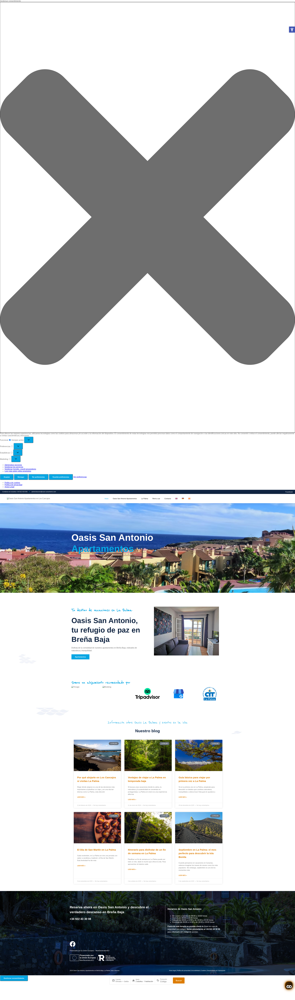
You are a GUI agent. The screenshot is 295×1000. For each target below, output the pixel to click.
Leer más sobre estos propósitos (18, 471)
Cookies (203, 970)
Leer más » (81, 797)
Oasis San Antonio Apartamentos (125, 498)
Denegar (21, 477)
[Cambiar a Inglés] (176, 498)
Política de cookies (12, 483)
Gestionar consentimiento (14, 978)
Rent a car (156, 498)
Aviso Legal (9, 487)
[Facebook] (72, 944)
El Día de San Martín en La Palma (96, 849)
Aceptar (7, 477)
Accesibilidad (195, 970)
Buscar (179, 980)
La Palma (144, 498)
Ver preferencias (38, 477)
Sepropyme (221, 970)
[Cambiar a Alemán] (183, 498)
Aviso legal (172, 970)
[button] (292, 30)
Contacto (167, 498)
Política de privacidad (13, 485)
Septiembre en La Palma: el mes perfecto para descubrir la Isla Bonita (197, 853)
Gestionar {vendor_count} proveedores (20, 469)
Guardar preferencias (61, 477)
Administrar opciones (13, 465)
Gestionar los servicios (14, 467)
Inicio (106, 498)
